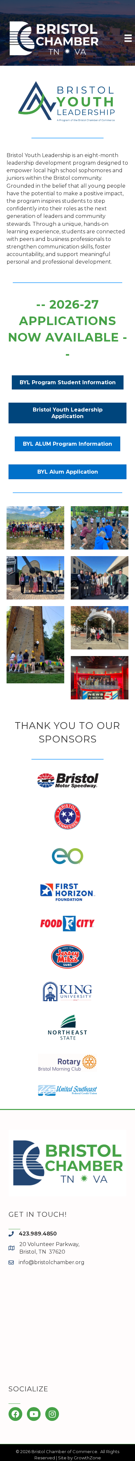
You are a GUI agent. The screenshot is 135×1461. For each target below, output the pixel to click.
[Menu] (128, 38)
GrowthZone (87, 1457)
